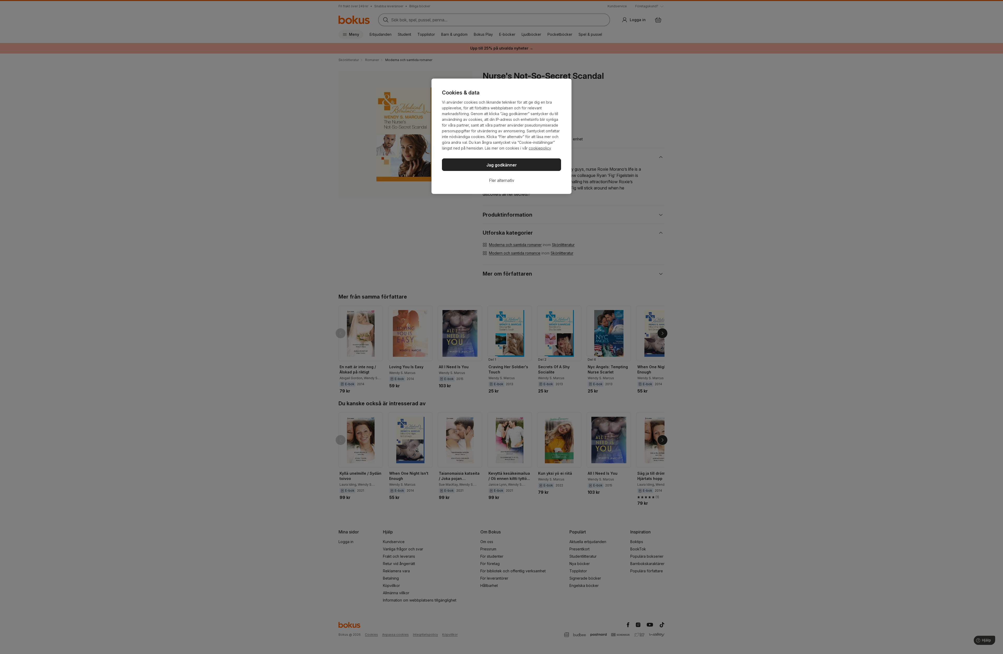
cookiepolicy (540, 148)
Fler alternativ (501, 180)
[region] (501, 136)
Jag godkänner (501, 165)
